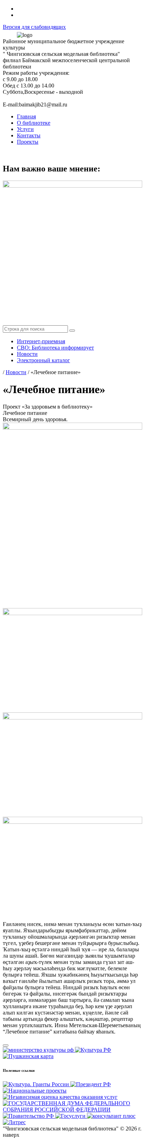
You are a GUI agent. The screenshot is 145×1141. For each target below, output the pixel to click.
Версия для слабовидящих (34, 27)
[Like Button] (5, 1045)
